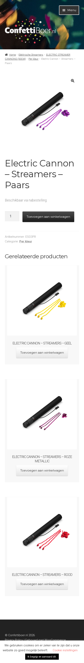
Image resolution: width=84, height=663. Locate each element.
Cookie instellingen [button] (65, 650)
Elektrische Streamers (31, 54)
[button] (72, 80)
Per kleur (33, 58)
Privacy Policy (14, 640)
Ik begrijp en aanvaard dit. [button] (42, 656)
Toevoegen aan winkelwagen (48, 217)
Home (12, 54)
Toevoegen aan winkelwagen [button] (42, 352)
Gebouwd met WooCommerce (45, 640)
